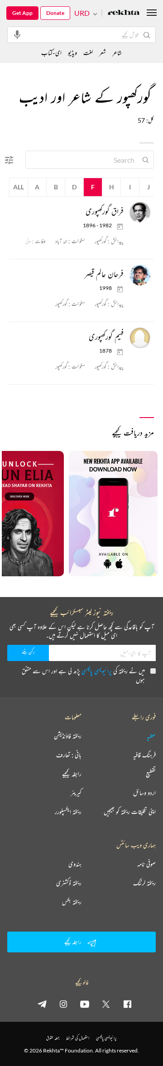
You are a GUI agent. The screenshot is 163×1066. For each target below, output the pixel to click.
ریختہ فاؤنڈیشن (68, 736)
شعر (102, 52)
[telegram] (42, 1004)
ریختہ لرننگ (144, 883)
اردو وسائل (144, 792)
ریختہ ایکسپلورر (68, 811)
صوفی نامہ (146, 864)
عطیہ (151, 736)
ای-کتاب (51, 52)
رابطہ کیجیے (72, 773)
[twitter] (106, 1004)
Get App (22, 12)
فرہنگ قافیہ (144, 754)
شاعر (117, 52)
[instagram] (63, 1004)
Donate (55, 12)
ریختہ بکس (72, 901)
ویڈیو (72, 52)
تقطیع (151, 773)
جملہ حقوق (52, 1038)
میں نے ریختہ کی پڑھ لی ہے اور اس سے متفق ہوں (83, 675)
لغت (88, 52)
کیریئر (76, 792)
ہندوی (75, 864)
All (18, 187)
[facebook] (127, 1004)
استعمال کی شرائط (77, 1038)
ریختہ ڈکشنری (69, 883)
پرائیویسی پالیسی (97, 670)
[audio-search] (17, 34)
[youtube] (84, 1004)
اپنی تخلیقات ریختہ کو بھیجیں (130, 811)
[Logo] (123, 13)
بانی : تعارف (69, 754)
